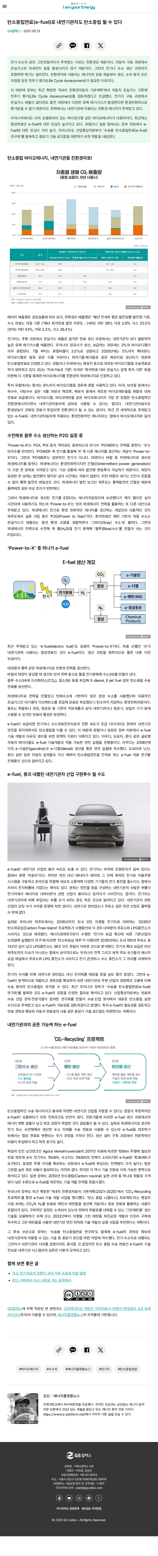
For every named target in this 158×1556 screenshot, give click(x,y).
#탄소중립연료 (127, 1369)
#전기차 (104, 1369)
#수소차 (52, 1369)
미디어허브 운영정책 (68, 1508)
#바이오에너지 (28, 1369)
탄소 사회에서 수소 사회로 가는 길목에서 (41, 1280)
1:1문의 (100, 1483)
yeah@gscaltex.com (89, 1487)
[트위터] (100, 45)
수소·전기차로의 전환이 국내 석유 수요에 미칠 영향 (49, 1273)
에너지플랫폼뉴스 (70, 1315)
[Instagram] (79, 1498)
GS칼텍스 (14, 1308)
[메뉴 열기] (4, 6)
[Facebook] (89, 1498)
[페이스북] (86, 45)
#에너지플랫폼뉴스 (78, 1369)
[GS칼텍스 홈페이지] (59, 1498)
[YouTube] (69, 1498)
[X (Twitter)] (98, 1498)
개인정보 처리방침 (91, 1508)
